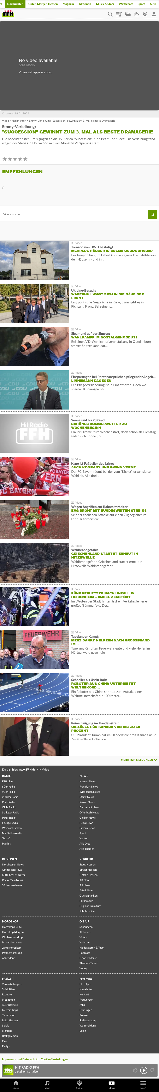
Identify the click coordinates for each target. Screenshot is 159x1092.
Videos (84, 937)
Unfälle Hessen (89, 875)
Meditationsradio (12, 833)
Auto (153, 4)
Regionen (9, 859)
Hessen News (88, 781)
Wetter (136, 12)
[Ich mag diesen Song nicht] (151, 1070)
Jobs (82, 1005)
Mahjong (7, 1031)
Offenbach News (89, 812)
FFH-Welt (87, 978)
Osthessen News (12, 870)
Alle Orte (85, 843)
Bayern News (87, 828)
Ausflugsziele (10, 1005)
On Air (84, 921)
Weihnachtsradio (12, 828)
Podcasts (85, 953)
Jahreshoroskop (11, 948)
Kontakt (84, 994)
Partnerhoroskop (12, 953)
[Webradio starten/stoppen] (143, 1070)
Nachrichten (15, 4)
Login (83, 1031)
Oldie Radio (8, 807)
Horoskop (10, 921)
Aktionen (85, 4)
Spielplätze (8, 989)
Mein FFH (154, 12)
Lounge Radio (10, 823)
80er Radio (8, 786)
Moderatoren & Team (92, 948)
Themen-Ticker (89, 963)
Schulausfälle (87, 911)
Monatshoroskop (12, 942)
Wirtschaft (126, 4)
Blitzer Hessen (88, 870)
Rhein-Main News (12, 880)
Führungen (86, 1010)
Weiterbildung (88, 1025)
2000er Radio (10, 797)
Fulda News (86, 823)
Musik (48, 1088)
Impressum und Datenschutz (20, 1059)
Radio (6, 776)
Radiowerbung (88, 1020)
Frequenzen (86, 1000)
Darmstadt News (90, 807)
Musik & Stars (105, 4)
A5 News (85, 885)
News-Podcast (88, 958)
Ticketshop (8, 1015)
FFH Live (7, 781)
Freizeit (8, 978)
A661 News (87, 890)
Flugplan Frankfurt (90, 906)
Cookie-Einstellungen (54, 1059)
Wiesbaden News (90, 792)
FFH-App (85, 984)
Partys (6, 1046)
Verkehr (86, 859)
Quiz (4, 1041)
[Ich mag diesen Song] (135, 1070)
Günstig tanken (89, 895)
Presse (84, 1015)
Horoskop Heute (12, 927)
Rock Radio (8, 802)
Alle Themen (87, 849)
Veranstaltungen (11, 984)
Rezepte (7, 994)
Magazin (68, 4)
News (84, 776)
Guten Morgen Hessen (43, 4)
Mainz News (87, 797)
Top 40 (6, 838)
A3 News (85, 880)
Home (16, 1088)
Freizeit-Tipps (10, 1010)
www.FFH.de (27, 769)
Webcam (145, 12)
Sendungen (86, 927)
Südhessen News (12, 885)
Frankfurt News (89, 786)
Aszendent (8, 958)
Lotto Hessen (10, 1020)
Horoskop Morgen (13, 932)
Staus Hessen (87, 864)
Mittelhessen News (13, 875)
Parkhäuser (86, 901)
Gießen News (88, 818)
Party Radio (9, 818)
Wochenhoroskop (12, 937)
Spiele (5, 1025)
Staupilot (128, 12)
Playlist (119, 12)
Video (5, 121)
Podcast (79, 1088)
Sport (141, 4)
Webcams (85, 942)
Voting (83, 968)
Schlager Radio (10, 812)
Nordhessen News (13, 864)
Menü (143, 1088)
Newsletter (86, 989)
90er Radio (8, 792)
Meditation (8, 1000)
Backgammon (10, 1036)
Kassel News (87, 802)
